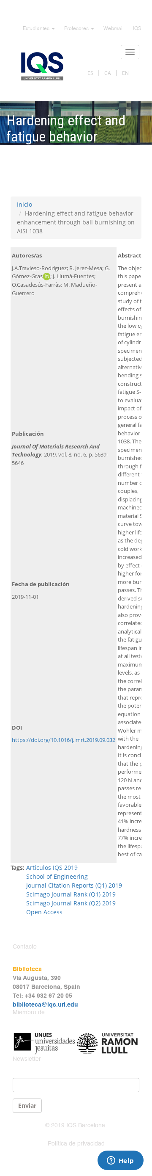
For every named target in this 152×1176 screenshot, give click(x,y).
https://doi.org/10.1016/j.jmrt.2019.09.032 (63, 740)
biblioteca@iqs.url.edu (45, 1005)
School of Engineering (57, 876)
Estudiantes (37, 28)
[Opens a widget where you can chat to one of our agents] (120, 1161)
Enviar (27, 1105)
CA (107, 73)
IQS (137, 28)
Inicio (24, 204)
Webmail (113, 28)
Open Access (44, 912)
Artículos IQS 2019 (52, 867)
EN (125, 73)
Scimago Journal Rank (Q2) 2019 (71, 903)
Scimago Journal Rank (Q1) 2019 (71, 894)
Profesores (77, 28)
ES (90, 73)
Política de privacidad (76, 1144)
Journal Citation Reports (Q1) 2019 (74, 885)
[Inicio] (42, 66)
